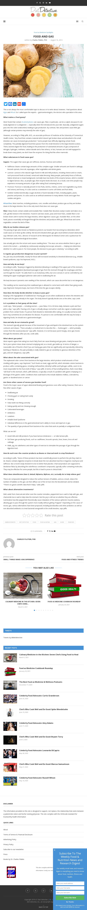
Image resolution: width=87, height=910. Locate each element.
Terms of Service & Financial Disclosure (18, 834)
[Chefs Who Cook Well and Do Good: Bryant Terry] (10, 740)
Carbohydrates (10, 522)
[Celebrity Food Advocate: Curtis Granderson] (10, 698)
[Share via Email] (54, 531)
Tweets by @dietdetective (12, 637)
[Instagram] (43, 3)
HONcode (64, 814)
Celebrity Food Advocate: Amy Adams (36, 723)
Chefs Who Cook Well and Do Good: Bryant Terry (41, 736)
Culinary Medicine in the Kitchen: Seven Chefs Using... (22, 602)
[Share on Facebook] (47, 531)
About (5, 830)
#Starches (7, 203)
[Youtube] (50, 3)
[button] (6, 592)
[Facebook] (28, 891)
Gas (55, 522)
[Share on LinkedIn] (52, 531)
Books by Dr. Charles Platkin (13, 859)
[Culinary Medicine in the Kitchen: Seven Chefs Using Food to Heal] (22, 586)
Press (5, 854)
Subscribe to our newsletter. (13, 849)
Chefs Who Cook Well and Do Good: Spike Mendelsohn (43, 709)
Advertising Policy (9, 839)
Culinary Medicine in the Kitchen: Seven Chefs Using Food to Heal (48, 654)
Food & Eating (45, 522)
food (34, 522)
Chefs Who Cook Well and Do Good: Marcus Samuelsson (44, 764)
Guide (62, 522)
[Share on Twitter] (50, 531)
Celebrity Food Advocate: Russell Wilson (37, 778)
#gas (5, 112)
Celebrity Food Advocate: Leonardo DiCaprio (39, 750)
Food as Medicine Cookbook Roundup (64, 601)
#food (13, 112)
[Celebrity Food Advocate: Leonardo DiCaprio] (10, 753)
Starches (71, 522)
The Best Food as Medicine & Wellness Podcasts (40, 682)
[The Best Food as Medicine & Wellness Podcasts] (10, 685)
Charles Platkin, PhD (39, 40)
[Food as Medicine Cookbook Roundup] (64, 586)
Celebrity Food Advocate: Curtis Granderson (39, 695)
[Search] (82, 21)
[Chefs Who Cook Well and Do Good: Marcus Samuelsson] (10, 767)
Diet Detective (24, 522)
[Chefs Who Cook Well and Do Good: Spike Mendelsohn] (10, 712)
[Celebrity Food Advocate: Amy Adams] (10, 726)
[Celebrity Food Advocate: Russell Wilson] (10, 781)
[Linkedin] (46, 3)
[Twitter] (40, 3)
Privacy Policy (8, 844)
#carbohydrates (27, 122)
